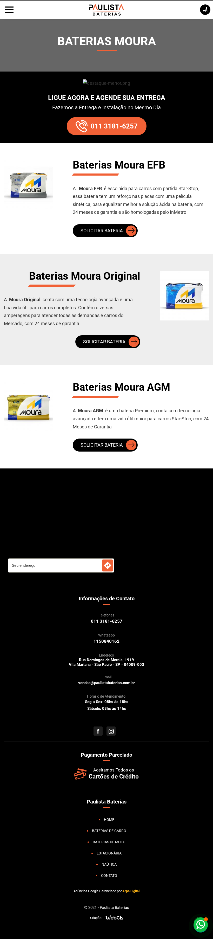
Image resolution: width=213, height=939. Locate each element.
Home (109, 820)
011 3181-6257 (114, 126)
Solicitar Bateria (102, 230)
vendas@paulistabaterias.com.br (106, 682)
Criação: (96, 918)
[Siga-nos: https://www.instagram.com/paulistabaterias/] (111, 731)
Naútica (109, 864)
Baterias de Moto (109, 842)
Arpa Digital (130, 891)
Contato (109, 875)
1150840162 (106, 641)
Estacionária (109, 853)
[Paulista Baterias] (106, 10)
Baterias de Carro (109, 831)
